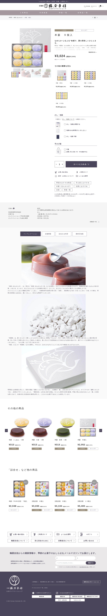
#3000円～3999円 (78, 194)
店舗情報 (48, 234)
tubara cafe (77, 600)
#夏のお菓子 (90, 194)
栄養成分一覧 (93, 221)
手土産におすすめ (82, 183)
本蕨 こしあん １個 (16, 440)
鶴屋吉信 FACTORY (92, 596)
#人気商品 (58, 194)
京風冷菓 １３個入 (84, 501)
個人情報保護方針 (60, 581)
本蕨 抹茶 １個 (61, 440)
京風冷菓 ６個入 (38, 501)
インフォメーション (30, 234)
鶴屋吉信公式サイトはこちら (91, 581)
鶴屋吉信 (41, 596)
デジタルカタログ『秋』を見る (40, 587)
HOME (10, 17)
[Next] (49, 48)
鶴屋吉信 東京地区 (77, 596)
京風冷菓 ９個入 (61, 501)
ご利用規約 (35, 581)
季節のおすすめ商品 (64, 183)
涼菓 (58, 190)
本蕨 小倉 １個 (38, 440)
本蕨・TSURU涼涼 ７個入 (18, 501)
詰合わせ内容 (63, 234)
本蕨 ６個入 (82, 440)
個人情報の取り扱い (84, 567)
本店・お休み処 (62, 600)
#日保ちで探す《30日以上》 (65, 196)
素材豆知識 (80, 234)
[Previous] (14, 48)
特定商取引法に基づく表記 (47, 581)
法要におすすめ (82, 186)
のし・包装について (68, 119)
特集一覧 (67, 190)
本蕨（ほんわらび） (18, 17)
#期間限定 (66, 194)
